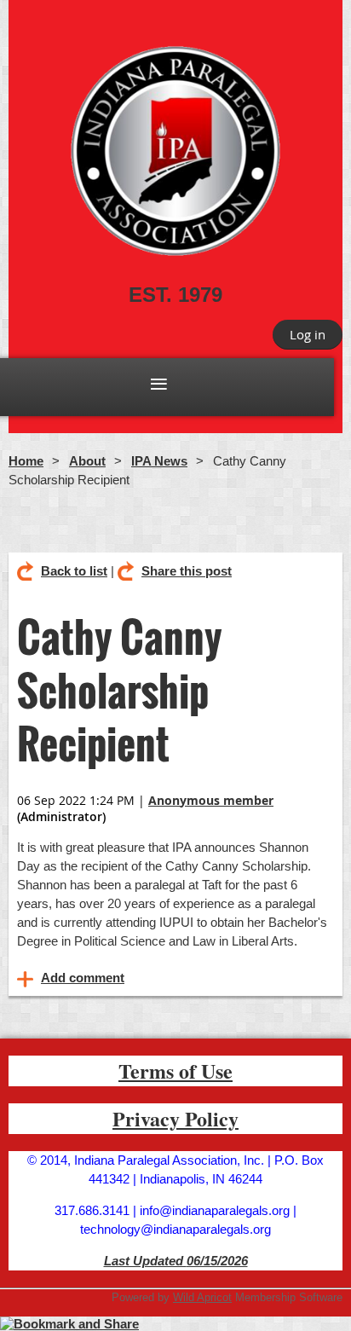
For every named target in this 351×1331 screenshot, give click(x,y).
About (87, 461)
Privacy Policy (175, 1118)
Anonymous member (210, 800)
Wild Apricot (202, 1297)
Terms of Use (175, 1070)
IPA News (159, 461)
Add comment (25, 978)
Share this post (186, 571)
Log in (307, 334)
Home (26, 461)
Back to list (74, 571)
